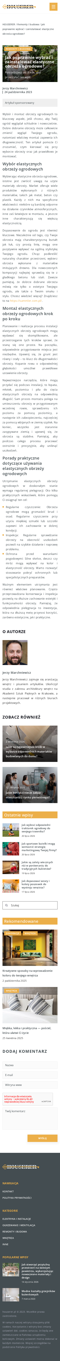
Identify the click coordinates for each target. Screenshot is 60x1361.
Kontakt (8, 1191)
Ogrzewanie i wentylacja (18, 1225)
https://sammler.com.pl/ (26, 301)
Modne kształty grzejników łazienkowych (38, 1293)
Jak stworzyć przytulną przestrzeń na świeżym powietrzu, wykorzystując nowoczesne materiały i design (37, 1271)
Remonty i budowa (18, 48)
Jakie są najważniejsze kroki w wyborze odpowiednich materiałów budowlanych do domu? (29, 751)
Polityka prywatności (17, 1197)
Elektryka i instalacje (16, 1218)
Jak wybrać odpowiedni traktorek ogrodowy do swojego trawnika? (36, 828)
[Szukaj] (6, 905)
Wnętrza (8, 1238)
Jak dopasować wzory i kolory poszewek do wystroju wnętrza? (36, 884)
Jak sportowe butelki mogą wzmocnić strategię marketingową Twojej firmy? (39, 847)
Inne (5, 1244)
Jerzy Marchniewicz (15, 88)
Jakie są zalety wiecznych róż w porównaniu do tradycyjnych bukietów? (37, 865)
